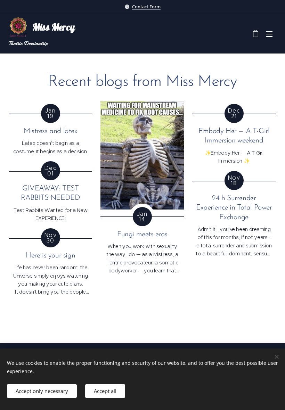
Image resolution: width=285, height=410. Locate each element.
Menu (269, 34)
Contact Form (146, 6)
